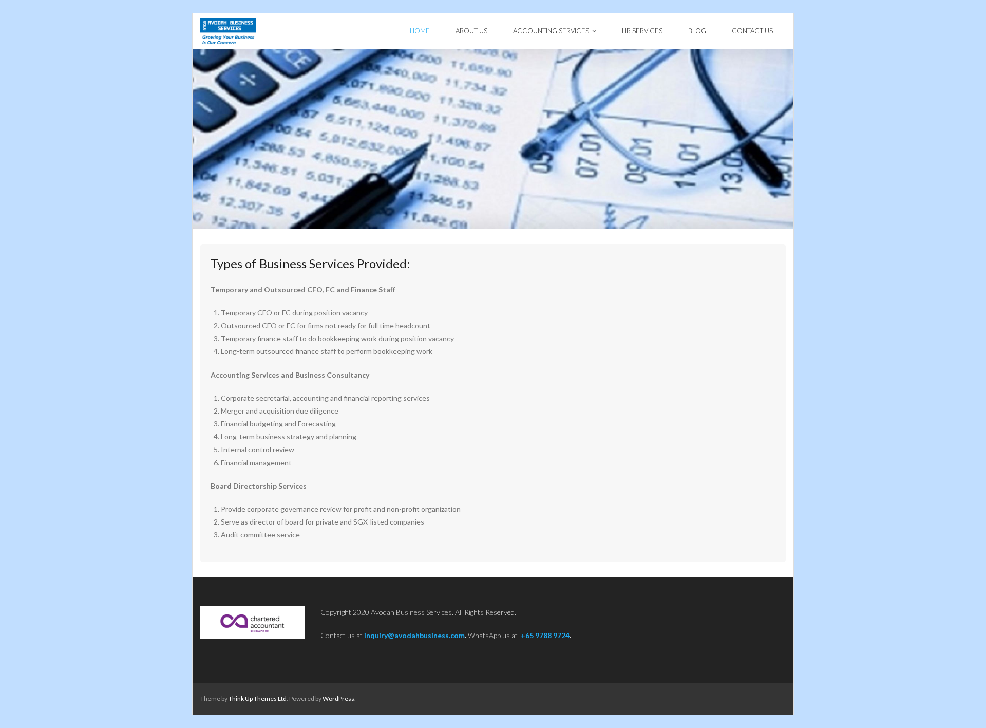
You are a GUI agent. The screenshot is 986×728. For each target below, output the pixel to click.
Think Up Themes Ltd (258, 698)
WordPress (338, 698)
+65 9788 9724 (545, 635)
